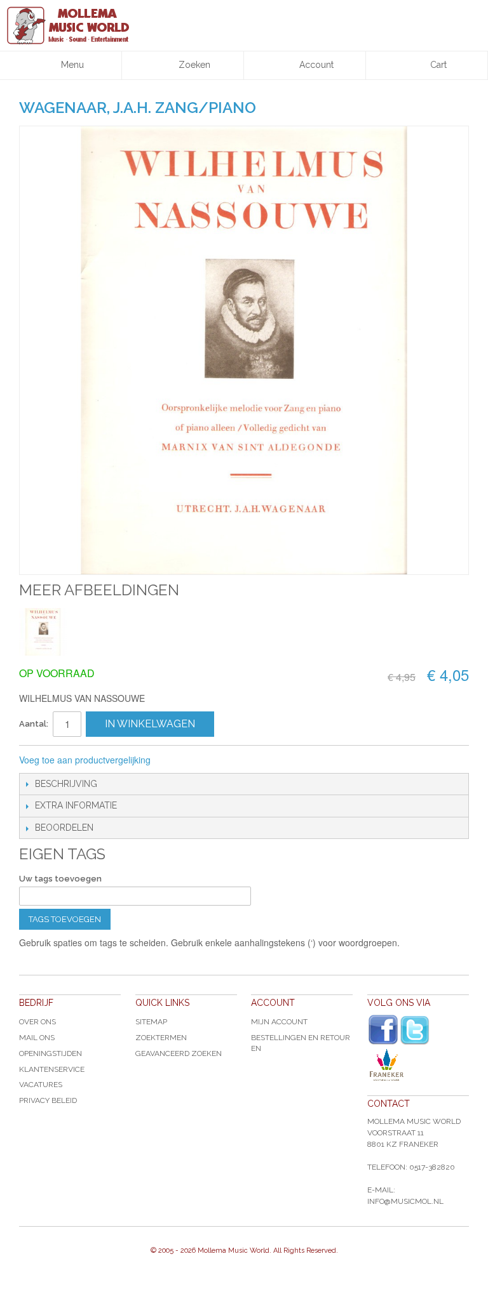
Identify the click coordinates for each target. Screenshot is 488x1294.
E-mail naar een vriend (177, 760)
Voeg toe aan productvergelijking (85, 759)
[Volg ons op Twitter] (415, 1030)
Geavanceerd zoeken (178, 1053)
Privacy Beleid (48, 1100)
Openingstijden (50, 1053)
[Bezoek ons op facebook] (383, 1030)
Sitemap (151, 1021)
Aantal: (33, 724)
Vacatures (40, 1084)
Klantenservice (52, 1069)
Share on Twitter (228, 760)
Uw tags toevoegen (60, 878)
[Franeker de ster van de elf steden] (418, 1065)
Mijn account (279, 1021)
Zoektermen (161, 1037)
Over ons (37, 1021)
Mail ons (37, 1037)
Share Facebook (202, 760)
